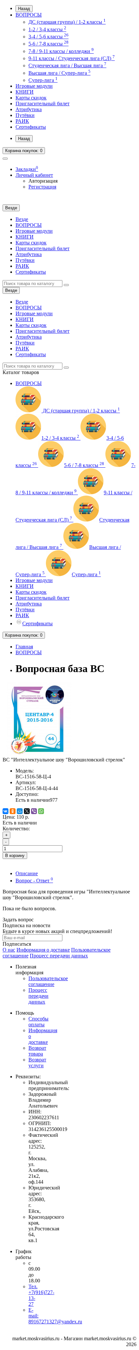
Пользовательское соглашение (48, 981)
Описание (27, 873)
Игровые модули (34, 86)
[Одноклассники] (13, 811)
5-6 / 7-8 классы (48, 43)
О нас (9, 950)
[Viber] (34, 811)
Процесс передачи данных (59, 955)
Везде (22, 219)
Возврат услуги (37, 1062)
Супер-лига (43, 80)
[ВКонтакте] (5, 811)
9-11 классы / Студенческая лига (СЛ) (71, 58)
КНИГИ (25, 92)
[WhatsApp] (41, 811)
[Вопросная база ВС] (39, 754)
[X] (27, 811)
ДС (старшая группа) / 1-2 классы (67, 22)
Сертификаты (31, 127)
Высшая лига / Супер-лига (59, 73)
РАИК (22, 121)
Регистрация (42, 186)
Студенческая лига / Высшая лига (67, 65)
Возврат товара (37, 1051)
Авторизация (43, 181)
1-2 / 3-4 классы (47, 29)
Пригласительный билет (43, 103)
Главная (24, 646)
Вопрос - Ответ (34, 880)
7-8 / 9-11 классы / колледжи (61, 51)
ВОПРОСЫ (29, 15)
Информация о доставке (43, 950)
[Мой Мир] (20, 811)
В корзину (15, 855)
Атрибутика (29, 109)
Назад (24, 8)
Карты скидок (31, 97)
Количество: (16, 828)
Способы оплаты (38, 1021)
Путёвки (25, 115)
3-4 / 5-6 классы (48, 36)
